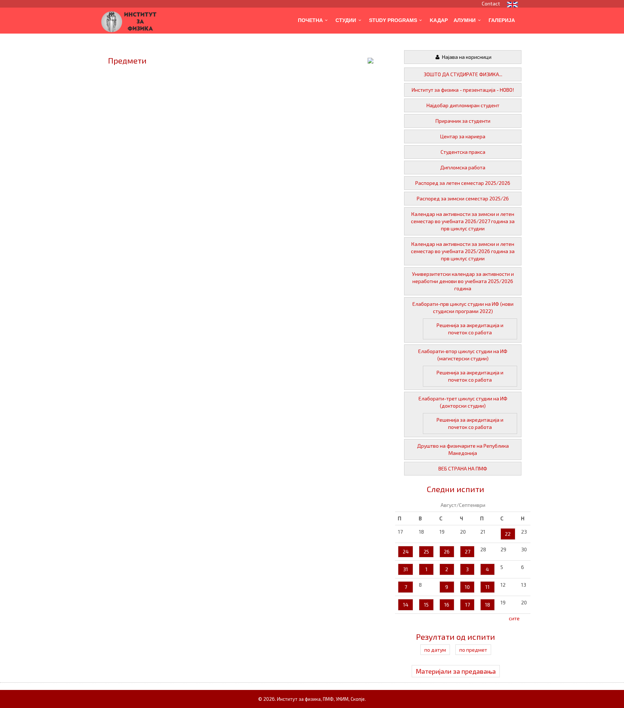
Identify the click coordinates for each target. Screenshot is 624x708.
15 (426, 604)
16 (446, 604)
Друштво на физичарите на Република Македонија (463, 449)
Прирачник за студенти (463, 121)
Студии (345, 20)
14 (405, 604)
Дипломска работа (462, 167)
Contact (491, 3)
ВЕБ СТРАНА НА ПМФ (462, 468)
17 (467, 604)
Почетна (310, 20)
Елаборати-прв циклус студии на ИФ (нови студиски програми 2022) (463, 307)
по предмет (473, 650)
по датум (435, 650)
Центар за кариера (462, 136)
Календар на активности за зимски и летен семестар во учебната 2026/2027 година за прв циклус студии (463, 221)
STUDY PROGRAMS (393, 20)
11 (487, 587)
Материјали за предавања (456, 671)
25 (426, 551)
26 (447, 551)
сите (514, 618)
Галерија (502, 20)
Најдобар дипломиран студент (462, 105)
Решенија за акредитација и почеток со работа (470, 328)
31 (405, 569)
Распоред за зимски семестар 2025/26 (463, 198)
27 (467, 551)
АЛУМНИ (465, 20)
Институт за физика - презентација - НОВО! (463, 90)
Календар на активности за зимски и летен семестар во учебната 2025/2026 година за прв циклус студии (463, 251)
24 (406, 551)
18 (487, 604)
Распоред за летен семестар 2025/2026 (462, 183)
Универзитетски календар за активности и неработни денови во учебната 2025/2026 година (463, 281)
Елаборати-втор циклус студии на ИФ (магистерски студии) (462, 354)
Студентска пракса (463, 152)
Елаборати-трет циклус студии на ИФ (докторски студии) (463, 402)
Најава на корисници (466, 57)
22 (508, 534)
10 (467, 587)
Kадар (439, 20)
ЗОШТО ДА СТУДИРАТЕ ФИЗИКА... (463, 74)
